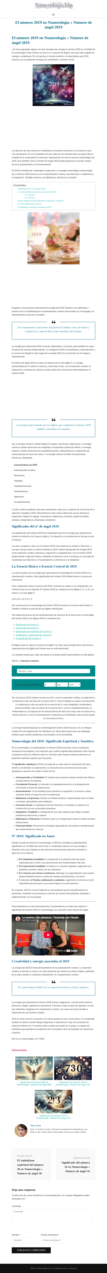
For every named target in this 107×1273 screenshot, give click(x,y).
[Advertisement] (53, 128)
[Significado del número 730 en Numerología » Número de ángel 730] (73, 1079)
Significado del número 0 (27, 628)
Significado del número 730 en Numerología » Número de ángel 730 (73, 1083)
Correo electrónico (50, 1235)
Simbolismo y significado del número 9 (33, 635)
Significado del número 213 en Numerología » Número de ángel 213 (53, 1117)
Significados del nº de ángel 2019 (32, 189)
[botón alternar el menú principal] (53, 15)
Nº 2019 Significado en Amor (30, 204)
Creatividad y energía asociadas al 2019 (34, 207)
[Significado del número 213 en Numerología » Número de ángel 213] (53, 1112)
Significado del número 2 (27, 625)
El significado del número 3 (28, 638)
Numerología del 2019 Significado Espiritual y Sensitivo (41, 201)
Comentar (16, 1206)
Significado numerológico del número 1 (34, 631)
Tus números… (31, 195)
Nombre (16, 1235)
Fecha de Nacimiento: (28, 684)
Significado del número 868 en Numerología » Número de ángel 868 (34, 1083)
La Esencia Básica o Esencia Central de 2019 (37, 192)
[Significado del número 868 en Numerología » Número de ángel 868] (34, 1079)
